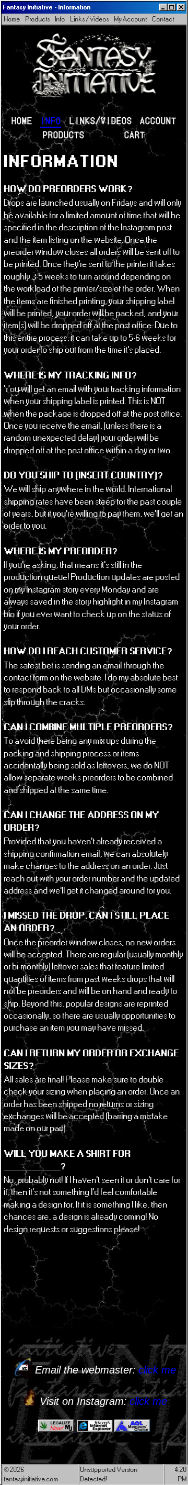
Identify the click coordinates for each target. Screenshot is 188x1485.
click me (157, 1370)
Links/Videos (100, 120)
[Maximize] (172, 7)
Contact (163, 19)
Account (158, 120)
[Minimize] (163, 7)
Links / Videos (89, 19)
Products (38, 19)
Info (60, 19)
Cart (134, 134)
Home (12, 19)
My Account (130, 19)
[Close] (181, 7)
